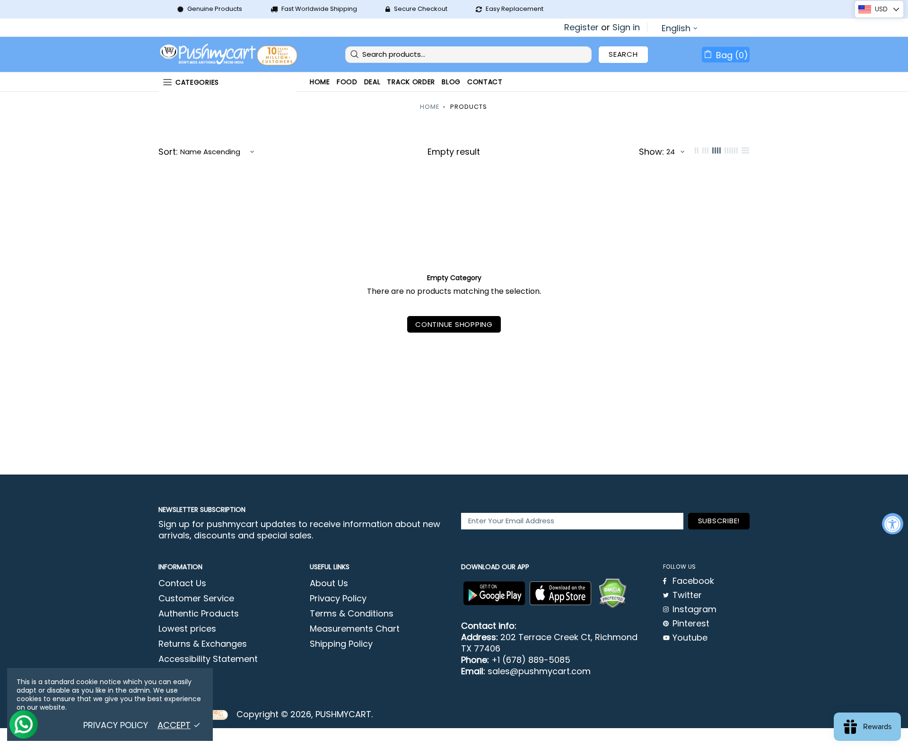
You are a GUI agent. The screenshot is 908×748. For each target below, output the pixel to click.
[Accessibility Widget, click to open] (892, 523)
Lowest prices (187, 628)
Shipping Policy (341, 644)
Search (623, 54)
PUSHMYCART (229, 54)
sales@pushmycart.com (539, 671)
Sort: (168, 152)
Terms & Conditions (351, 613)
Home (430, 106)
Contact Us (182, 583)
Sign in (626, 27)
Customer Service (196, 598)
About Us (329, 583)
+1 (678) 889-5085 (530, 660)
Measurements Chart (355, 628)
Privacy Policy (338, 598)
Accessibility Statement (208, 659)
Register (581, 27)
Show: (651, 152)
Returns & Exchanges (202, 644)
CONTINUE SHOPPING (454, 324)
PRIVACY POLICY (115, 725)
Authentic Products (198, 613)
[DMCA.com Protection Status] (612, 593)
